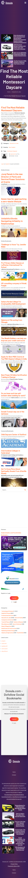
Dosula (9, 2)
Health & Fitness (6, 613)
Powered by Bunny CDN (13, 866)
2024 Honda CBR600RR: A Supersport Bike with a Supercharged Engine (20, 54)
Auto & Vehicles (17, 624)
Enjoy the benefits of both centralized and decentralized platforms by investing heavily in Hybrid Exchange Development (20, 39)
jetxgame (3, 641)
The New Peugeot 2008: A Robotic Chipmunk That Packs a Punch (20, 62)
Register (14, 598)
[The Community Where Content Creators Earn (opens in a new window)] (12, 580)
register (8, 164)
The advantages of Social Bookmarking (14, 794)
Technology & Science (7, 611)
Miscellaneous (5, 624)
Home (14, 772)
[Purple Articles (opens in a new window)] (14, 543)
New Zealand (12, 147)
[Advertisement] (14, 20)
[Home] (3, 2)
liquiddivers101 (4, 646)
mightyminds (13, 154)
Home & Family (19, 617)
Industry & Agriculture (7, 632)
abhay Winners (4, 651)
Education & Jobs (14, 143)
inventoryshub (4, 648)
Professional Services (7, 615)
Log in (2, 164)
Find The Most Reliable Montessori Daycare (12, 109)
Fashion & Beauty (18, 622)
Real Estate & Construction (8, 628)
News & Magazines (6, 626)
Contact (14, 775)
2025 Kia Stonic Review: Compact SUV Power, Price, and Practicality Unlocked (20, 47)
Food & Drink (20, 632)
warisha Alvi (3, 643)
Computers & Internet (7, 619)
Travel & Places (5, 622)
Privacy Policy (14, 864)
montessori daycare (12, 151)
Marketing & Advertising (7, 630)
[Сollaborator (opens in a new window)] (12, 561)
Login (15, 602)
